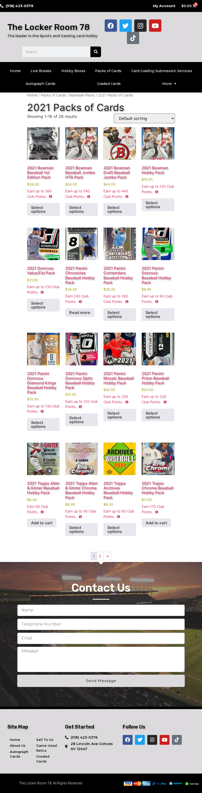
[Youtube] (155, 25)
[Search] (95, 52)
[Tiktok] (133, 38)
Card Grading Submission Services (161, 71)
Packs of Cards (108, 71)
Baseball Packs (82, 95)
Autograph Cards (40, 83)
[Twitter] (125, 25)
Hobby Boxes (73, 71)
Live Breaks (41, 71)
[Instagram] (140, 25)
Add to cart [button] (41, 522)
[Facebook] (111, 25)
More (167, 83)
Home (15, 71)
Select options (38, 209)
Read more (79, 312)
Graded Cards (109, 83)
